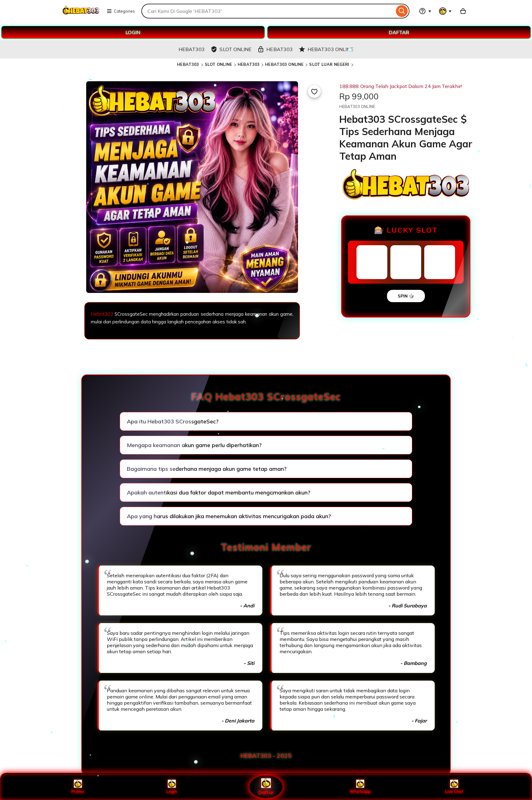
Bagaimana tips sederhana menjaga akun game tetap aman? (207, 468)
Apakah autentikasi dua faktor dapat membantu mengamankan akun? (218, 492)
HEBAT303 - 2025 (266, 755)
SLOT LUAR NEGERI (329, 64)
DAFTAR (399, 32)
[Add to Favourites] (314, 91)
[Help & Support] (425, 11)
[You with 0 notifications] (445, 11)
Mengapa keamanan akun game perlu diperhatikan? (194, 445)
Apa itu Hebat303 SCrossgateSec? (173, 421)
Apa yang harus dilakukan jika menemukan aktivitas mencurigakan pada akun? (229, 516)
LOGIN (133, 32)
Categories (124, 11)
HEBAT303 (188, 64)
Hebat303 (102, 314)
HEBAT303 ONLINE (284, 64)
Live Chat (454, 791)
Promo (77, 791)
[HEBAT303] (81, 15)
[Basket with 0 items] (463, 11)
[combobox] (267, 11)
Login (172, 791)
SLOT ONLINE (218, 64)
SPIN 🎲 (406, 296)
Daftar (266, 792)
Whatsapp (360, 791)
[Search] (401, 11)
